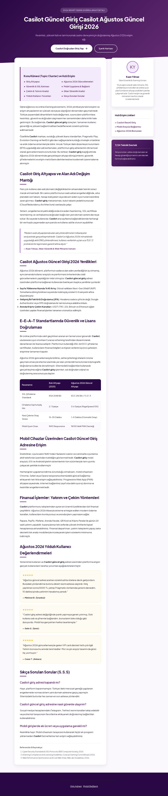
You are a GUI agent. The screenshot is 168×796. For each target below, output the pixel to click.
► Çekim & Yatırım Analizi (36, 91)
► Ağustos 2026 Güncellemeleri (77, 81)
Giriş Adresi (76, 786)
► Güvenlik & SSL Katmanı (36, 86)
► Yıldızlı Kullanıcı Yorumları (37, 96)
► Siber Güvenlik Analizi (73, 91)
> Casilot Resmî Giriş (125, 122)
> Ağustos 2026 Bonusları (128, 131)
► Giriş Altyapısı (32, 81)
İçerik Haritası (106, 48)
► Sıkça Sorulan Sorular (73, 96)
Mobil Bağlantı (90, 786)
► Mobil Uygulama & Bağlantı (75, 86)
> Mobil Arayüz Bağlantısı (128, 126)
